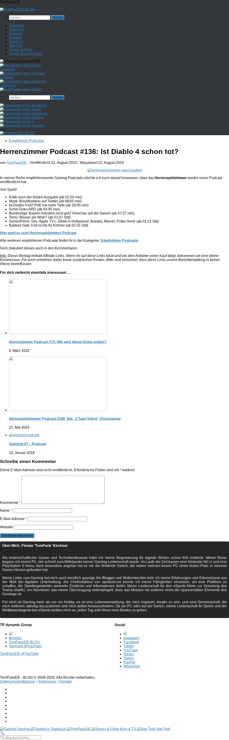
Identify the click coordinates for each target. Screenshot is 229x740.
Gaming (15, 37)
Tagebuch (17, 29)
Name (6, 510)
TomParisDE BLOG (24, 642)
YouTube (130, 650)
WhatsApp (131, 666)
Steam (128, 654)
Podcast (15, 33)
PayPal (129, 662)
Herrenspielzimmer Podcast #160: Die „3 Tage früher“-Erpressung (65, 419)
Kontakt (65, 681)
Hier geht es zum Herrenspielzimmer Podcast (38, 233)
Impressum (47, 681)
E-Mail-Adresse (13, 519)
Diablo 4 (15, 41)
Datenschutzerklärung (17, 681)
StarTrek (15, 45)
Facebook (131, 642)
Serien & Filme (21, 49)
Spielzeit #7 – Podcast (27, 444)
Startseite (16, 25)
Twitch (128, 658)
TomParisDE (17, 163)
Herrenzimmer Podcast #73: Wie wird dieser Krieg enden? (57, 342)
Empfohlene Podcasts (26, 141)
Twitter (128, 646)
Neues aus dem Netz (25, 54)
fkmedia (15, 638)
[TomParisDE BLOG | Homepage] (17, 9)
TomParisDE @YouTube (19, 654)
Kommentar (10, 503)
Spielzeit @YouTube (25, 646)
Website (6, 527)
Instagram (131, 638)
